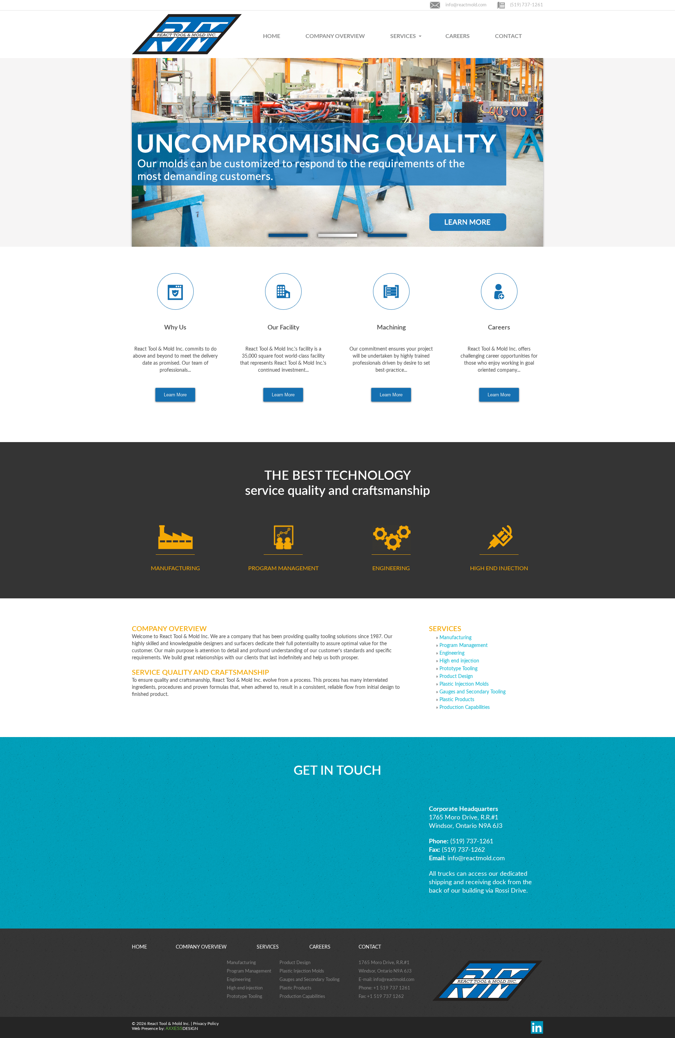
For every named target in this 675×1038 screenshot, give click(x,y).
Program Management (463, 645)
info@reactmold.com (466, 5)
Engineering (451, 653)
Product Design (456, 676)
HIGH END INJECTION (499, 568)
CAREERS (457, 36)
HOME (271, 36)
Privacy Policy (206, 1023)
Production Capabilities (464, 707)
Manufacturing (455, 637)
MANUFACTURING (175, 568)
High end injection (459, 661)
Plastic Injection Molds (464, 684)
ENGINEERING (391, 568)
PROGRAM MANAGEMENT (283, 568)
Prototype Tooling (458, 668)
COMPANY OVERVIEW (335, 36)
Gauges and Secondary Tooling (472, 692)
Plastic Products (456, 699)
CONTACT (508, 36)
